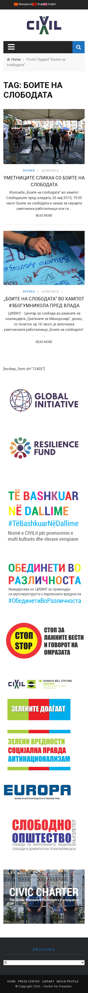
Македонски (25, 4)
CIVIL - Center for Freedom (52, 986)
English (51, 4)
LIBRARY (48, 981)
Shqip (40, 4)
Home (11, 981)
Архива (29, 170)
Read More (44, 215)
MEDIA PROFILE (68, 981)
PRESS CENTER (29, 981)
